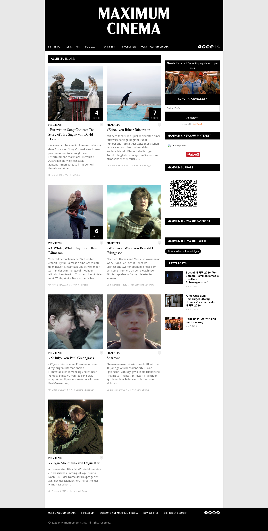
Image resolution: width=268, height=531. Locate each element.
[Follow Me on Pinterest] (193, 154)
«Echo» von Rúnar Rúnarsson (128, 129)
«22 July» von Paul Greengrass (71, 357)
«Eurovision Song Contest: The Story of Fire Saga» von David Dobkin (71, 134)
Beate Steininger (143, 165)
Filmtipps (54, 47)
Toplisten (108, 47)
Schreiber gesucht (176, 513)
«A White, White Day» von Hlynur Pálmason (74, 250)
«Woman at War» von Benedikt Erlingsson (130, 250)
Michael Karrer (80, 491)
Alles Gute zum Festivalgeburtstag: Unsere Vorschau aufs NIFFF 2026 (200, 300)
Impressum (87, 513)
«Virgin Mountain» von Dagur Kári (74, 463)
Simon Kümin (143, 390)
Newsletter (128, 47)
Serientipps (73, 47)
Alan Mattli (75, 175)
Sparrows (114, 357)
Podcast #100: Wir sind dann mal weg (201, 320)
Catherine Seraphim (144, 285)
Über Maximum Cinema (155, 47)
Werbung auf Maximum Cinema (119, 513)
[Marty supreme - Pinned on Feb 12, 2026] (177, 145)
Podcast (91, 47)
